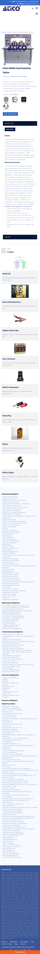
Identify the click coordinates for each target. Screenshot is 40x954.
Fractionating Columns (9, 692)
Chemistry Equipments (10, 530)
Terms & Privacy (6, 944)
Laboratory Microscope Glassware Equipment (18, 582)
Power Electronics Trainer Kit (12, 659)
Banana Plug (6, 416)
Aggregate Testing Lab (10, 706)
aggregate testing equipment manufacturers (17, 611)
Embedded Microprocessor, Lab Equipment (17, 650)
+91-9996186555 (21, 1)
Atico (32, 947)
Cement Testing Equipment (11, 614)
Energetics (6, 793)
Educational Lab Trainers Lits (12, 634)
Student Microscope (9, 596)
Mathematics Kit (7, 571)
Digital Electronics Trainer (11, 647)
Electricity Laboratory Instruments (14, 500)
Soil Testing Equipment (10, 621)
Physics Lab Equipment (19, 76)
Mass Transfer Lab (8, 814)
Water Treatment (8, 843)
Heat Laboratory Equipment (12, 509)
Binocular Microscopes (10, 576)
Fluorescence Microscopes (11, 580)
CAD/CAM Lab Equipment (11, 708)
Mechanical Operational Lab (11, 820)
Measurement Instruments (11, 511)
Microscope (6, 587)
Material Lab (6, 726)
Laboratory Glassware (10, 677)
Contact (23, 944)
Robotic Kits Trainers (9, 661)
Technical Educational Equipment (13, 751)
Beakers (5, 681)
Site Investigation (8, 668)
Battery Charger (8, 472)
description (9, 123)
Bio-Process (6, 767)
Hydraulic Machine (8, 806)
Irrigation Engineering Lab (11, 625)
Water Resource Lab (9, 852)
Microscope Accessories (10, 589)
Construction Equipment (10, 619)
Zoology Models (7, 562)
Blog (16, 944)
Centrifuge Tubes (8, 686)
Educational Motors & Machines (13, 648)
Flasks (4, 690)
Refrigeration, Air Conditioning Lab (14, 827)
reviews (8, 237)
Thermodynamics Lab (9, 839)
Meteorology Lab (8, 733)
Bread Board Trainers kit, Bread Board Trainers (18, 641)
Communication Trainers (10, 643)
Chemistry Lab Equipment (11, 525)
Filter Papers (6, 536)
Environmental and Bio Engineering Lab (15, 795)
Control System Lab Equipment (13, 779)
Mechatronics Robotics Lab (11, 731)
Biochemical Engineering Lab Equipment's (16, 768)
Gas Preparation (8, 537)
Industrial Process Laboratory (12, 724)
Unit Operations (7, 841)
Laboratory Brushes (9, 539)
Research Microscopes (10, 592)
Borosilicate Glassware (10, 683)
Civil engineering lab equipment (13, 609)
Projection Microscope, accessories (14, 591)
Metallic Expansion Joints (11, 695)
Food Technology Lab (9, 715)
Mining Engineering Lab (10, 627)
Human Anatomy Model (10, 559)
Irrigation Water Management (12, 813)
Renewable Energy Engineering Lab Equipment (18, 829)
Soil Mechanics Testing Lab (11, 740)
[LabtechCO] (12, 8)
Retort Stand (6, 544)
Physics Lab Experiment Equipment (14, 523)
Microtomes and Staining (10, 560)
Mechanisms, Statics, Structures (13, 822)
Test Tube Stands (8, 546)
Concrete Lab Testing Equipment (13, 618)
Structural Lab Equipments (11, 830)
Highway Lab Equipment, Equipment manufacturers (20, 719)
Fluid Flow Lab (7, 712)
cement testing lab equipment (12, 710)
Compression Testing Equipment (13, 616)
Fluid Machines (7, 797)
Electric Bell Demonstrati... (12, 302)
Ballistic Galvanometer (10, 387)
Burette (4, 685)
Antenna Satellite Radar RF (11, 640)
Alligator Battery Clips (10, 330)
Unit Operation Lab (8, 848)
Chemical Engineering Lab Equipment (15, 774)
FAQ (32, 942)
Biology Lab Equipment (10, 548)
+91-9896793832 (33, 1)
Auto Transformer (8, 359)
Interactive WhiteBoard (10, 599)
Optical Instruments (9, 520)
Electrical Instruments (9, 498)
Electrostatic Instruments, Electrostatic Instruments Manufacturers (15, 504)
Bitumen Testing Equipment (11, 612)
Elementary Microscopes (11, 578)
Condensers (6, 688)
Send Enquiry (20, 952)
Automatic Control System (11, 759)
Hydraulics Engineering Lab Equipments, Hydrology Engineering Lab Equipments (19, 808)
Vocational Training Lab (10, 672)
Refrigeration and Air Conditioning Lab (15, 738)
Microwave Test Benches (10, 657)
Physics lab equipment (10, 496)
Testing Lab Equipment (10, 663)
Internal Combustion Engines (12, 811)
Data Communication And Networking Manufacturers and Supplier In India (15, 782)
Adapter (5, 679)
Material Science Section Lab (12, 727)
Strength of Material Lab (10, 743)
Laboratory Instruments (10, 541)
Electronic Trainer (8, 788)
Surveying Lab (7, 749)
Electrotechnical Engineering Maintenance (16, 791)
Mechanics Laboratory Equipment (13, 512)
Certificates (14, 942)
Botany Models (7, 550)
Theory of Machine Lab (10, 836)
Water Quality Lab (8, 850)
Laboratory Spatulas (9, 543)
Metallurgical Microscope (10, 585)
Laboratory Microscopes (10, 583)
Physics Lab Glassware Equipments (14, 521)
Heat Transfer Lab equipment (12, 804)
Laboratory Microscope (10, 575)
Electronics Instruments (10, 502)
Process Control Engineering (12, 628)
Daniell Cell (6, 274)
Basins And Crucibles (9, 527)
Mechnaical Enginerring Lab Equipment (15, 605)
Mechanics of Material (9, 729)
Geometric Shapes (8, 569)
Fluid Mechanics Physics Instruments (14, 507)
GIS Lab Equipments (9, 717)
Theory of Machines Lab (10, 845)
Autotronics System (9, 765)
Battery (5, 444)
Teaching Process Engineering (12, 832)
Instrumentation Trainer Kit (11, 656)
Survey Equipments (8, 623)
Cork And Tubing (7, 534)
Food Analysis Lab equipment (12, 713)
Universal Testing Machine (11, 670)
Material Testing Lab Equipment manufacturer (18, 664)
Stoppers (5, 697)
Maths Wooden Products (10, 573)
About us (4, 942)
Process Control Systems (11, 825)
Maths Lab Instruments (10, 564)
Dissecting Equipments (10, 551)
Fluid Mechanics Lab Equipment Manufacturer (17, 798)
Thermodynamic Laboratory (11, 846)
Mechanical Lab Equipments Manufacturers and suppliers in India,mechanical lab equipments (18, 817)
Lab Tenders (24, 942)
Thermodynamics (8, 838)
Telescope (5, 598)
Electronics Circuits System (11, 790)
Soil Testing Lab (7, 742)
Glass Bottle (6, 693)
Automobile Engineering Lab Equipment (15, 607)
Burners (5, 528)
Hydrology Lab (7, 720)
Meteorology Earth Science (11, 514)
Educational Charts (8, 553)
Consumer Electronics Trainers (12, 645)
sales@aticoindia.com (31, 4)
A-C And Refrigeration (9, 752)
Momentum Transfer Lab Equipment (14, 823)
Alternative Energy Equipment (12, 754)
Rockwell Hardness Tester (11, 666)
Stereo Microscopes (9, 594)
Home (3, 32)
